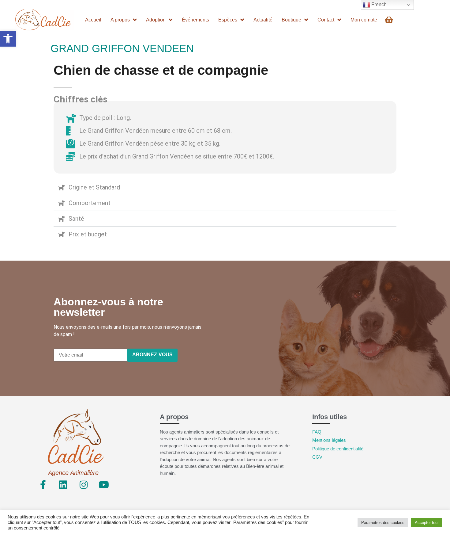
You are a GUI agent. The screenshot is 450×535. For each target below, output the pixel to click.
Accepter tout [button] (427, 522)
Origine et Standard (94, 187)
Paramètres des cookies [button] (382, 522)
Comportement (90, 203)
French (378, 4)
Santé (76, 218)
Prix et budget (88, 234)
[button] (8, 39)
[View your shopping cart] (390, 20)
